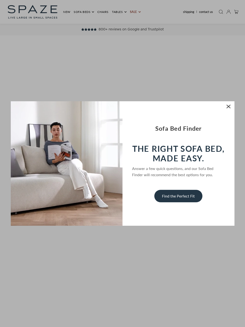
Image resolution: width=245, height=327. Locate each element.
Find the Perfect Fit (178, 196)
